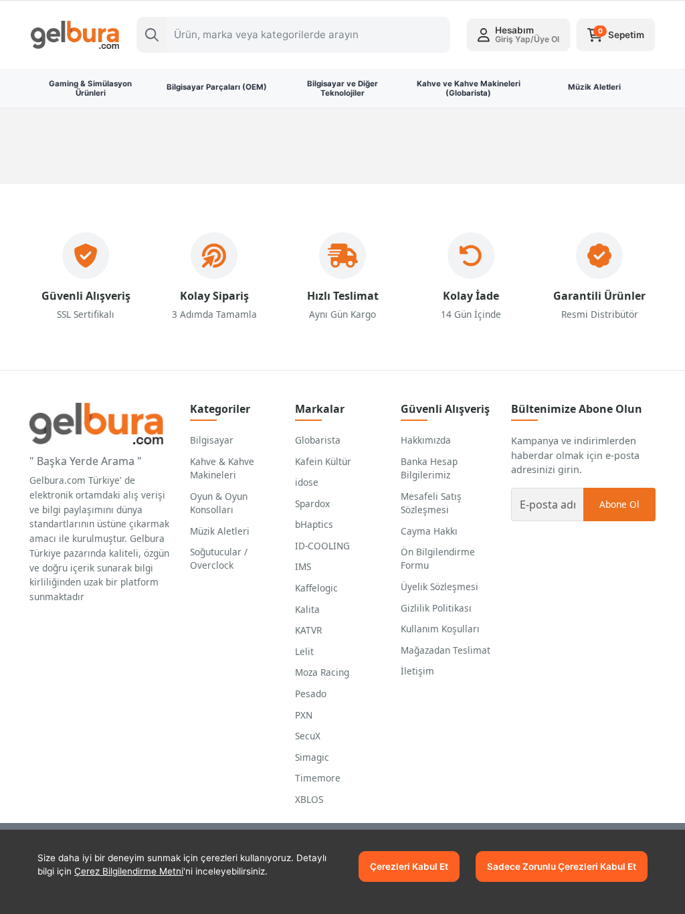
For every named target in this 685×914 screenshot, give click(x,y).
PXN (303, 715)
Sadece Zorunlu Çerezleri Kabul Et (561, 866)
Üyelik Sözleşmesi (439, 586)
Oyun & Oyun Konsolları (219, 503)
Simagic (312, 757)
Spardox (312, 503)
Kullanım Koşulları (440, 628)
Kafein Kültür (323, 461)
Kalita (307, 609)
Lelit (304, 651)
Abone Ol (619, 504)
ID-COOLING (322, 545)
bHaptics (314, 524)
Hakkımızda (426, 440)
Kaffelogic (316, 587)
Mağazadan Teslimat (445, 650)
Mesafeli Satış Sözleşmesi (431, 503)
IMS (303, 566)
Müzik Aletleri (220, 531)
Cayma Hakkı (429, 531)
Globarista (317, 440)
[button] (518, 35)
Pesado (310, 693)
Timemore (317, 777)
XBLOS (309, 799)
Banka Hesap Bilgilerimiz (429, 468)
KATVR (308, 630)
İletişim (417, 670)
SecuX (307, 735)
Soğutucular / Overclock (219, 558)
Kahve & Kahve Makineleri (222, 468)
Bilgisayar (211, 440)
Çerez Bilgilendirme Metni (128, 871)
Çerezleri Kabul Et (409, 866)
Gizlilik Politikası (436, 608)
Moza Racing (322, 672)
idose (306, 482)
